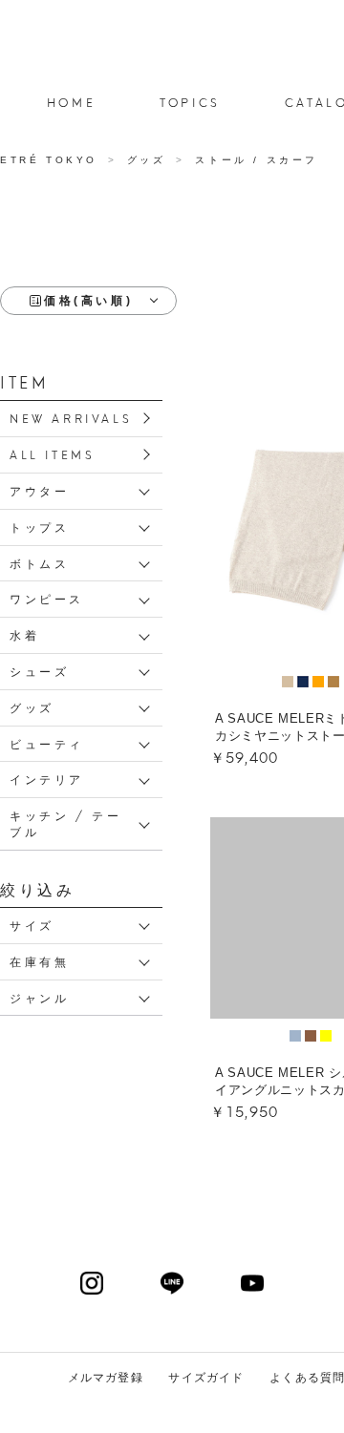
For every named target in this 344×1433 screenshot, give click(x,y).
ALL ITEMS (52, 454)
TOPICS (190, 102)
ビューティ (47, 743)
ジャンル (39, 997)
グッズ (32, 707)
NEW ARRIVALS (71, 418)
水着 (24, 634)
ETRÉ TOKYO (52, 160)
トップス (39, 526)
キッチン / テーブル (65, 823)
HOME (71, 102)
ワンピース (47, 598)
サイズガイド (206, 1377)
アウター (39, 490)
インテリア (47, 778)
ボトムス (39, 563)
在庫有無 (39, 961)
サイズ (32, 925)
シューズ (39, 671)
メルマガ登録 (105, 1377)
